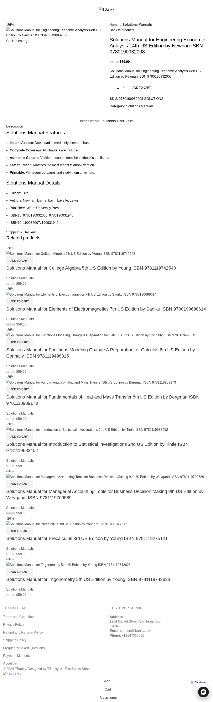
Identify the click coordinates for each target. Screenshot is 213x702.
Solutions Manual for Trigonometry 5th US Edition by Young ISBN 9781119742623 (88, 579)
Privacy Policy (13, 624)
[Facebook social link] (97, 2)
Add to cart (142, 87)
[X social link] (101, 2)
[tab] (89, 121)
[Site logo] (106, 9)
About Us (10, 663)
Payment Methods (16, 655)
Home (114, 24)
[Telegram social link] (116, 2)
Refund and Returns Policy (23, 632)
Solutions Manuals (137, 24)
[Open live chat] (203, 692)
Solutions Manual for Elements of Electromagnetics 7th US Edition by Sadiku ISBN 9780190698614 (106, 309)
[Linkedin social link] (111, 2)
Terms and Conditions (19, 617)
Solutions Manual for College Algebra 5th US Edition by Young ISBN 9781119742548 (91, 268)
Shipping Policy (14, 640)
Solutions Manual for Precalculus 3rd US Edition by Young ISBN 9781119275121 (87, 538)
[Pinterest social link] (106, 2)
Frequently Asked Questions (24, 648)
